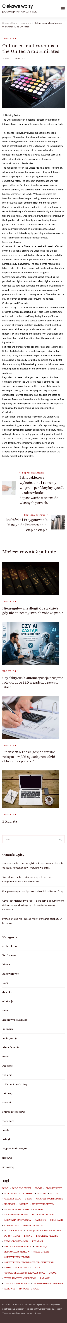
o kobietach (11, 1225)
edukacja (7, 1001)
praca (5, 1056)
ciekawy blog (12, 1199)
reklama (7, 1075)
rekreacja (8, 1093)
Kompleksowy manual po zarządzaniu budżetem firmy (32, 891)
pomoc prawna (13, 1231)
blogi (38, 1188)
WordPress (35, 1313)
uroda (5, 1130)
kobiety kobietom (43, 1204)
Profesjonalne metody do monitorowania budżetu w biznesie (32, 921)
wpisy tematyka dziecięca (20, 1278)
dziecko (7, 992)
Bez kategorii (10, 955)
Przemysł (7, 1065)
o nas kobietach (33, 1225)
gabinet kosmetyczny (49, 1199)
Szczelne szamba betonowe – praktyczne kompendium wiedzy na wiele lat (26, 879)
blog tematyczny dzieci (19, 1193)
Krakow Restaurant (16, 1209)
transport (8, 1121)
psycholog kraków (16, 1241)
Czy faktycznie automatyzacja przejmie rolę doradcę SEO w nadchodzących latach (32, 682)
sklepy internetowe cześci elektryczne (29, 1262)
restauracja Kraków (17, 1252)
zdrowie (7, 1157)
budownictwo (10, 973)
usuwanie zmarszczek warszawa (24, 1273)
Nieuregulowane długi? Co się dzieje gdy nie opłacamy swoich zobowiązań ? (32, 610)
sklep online (41, 1252)
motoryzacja (9, 1038)
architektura (10, 946)
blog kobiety (54, 1188)
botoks (41, 1193)
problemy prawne (47, 1236)
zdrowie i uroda (29, 1289)
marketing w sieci (43, 1215)
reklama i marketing (14, 1084)
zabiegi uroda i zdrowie (48, 1283)
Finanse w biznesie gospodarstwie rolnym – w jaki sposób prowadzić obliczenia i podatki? (28, 756)
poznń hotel (12, 1236)
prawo (28, 1236)
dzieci (28, 1199)
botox (54, 1193)
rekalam (37, 1241)
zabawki (45, 1278)
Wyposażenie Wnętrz (15, 1148)
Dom (5, 983)
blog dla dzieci (21, 1188)
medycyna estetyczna (17, 1220)
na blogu (40, 1220)
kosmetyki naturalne (14, 1019)
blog (5, 1188)
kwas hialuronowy (16, 1215)
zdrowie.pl (10, 38)
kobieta (23, 1204)
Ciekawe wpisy (17, 6)
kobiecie (9, 1204)
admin (5, 58)
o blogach (56, 1220)
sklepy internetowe (14, 1111)
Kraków (38, 1209)
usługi (6, 1139)
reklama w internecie (18, 1246)
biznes (6, 964)
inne (5, 1010)
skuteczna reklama (16, 1268)
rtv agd (6, 1102)
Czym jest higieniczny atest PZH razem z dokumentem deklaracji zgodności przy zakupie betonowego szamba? (33, 905)
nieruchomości (11, 1047)
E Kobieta (9, 821)
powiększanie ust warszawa (44, 1231)
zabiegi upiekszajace (17, 1283)
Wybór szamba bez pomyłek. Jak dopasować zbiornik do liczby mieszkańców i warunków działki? (32, 865)
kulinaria (8, 1029)
